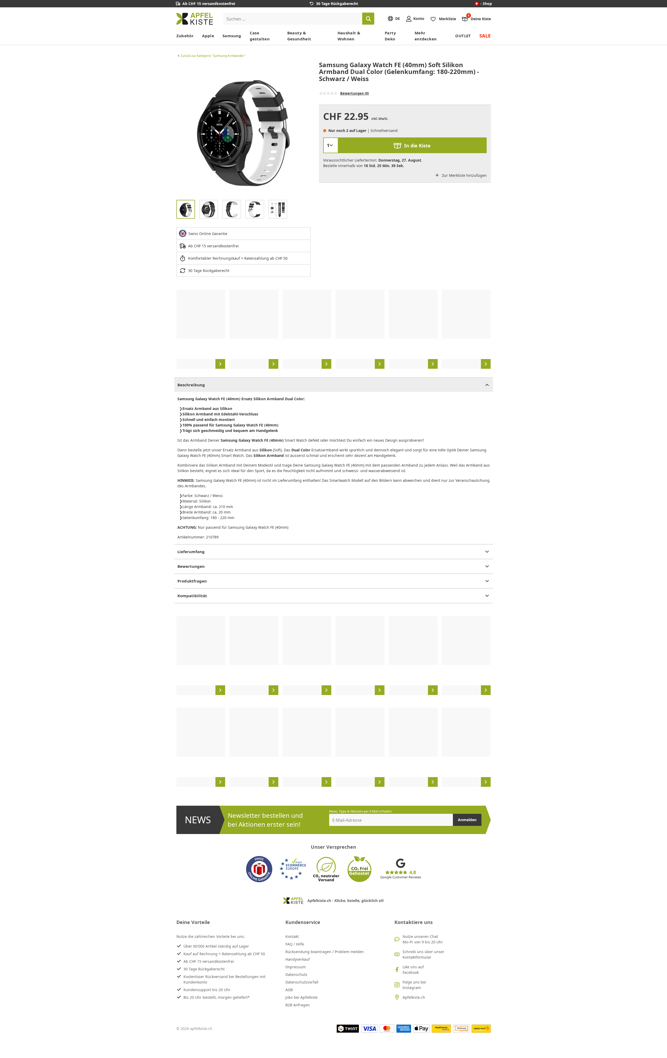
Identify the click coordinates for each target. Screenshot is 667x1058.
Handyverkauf (297, 959)
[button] (181, 128)
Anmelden (467, 819)
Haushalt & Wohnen (349, 35)
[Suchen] (368, 19)
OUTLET (463, 35)
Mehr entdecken (426, 35)
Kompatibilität (192, 595)
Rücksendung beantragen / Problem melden (324, 951)
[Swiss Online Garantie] (259, 869)
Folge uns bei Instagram (414, 985)
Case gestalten (260, 35)
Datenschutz (296, 974)
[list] (243, 128)
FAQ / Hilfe (294, 944)
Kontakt (292, 936)
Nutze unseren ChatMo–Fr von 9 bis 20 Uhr (423, 939)
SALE (485, 36)
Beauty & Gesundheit (299, 35)
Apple (208, 35)
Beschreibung (191, 384)
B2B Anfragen (297, 1004)
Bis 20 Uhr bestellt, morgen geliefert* (216, 997)
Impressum (295, 966)
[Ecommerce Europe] (293, 869)
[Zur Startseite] (194, 19)
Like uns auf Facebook (413, 969)
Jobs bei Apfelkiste (301, 997)
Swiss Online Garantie (207, 233)
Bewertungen (191, 566)
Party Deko (390, 35)
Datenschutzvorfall (301, 982)
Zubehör (185, 35)
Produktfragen (192, 581)
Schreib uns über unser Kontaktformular (423, 954)
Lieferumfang (191, 551)
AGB (289, 989)
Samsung (232, 35)
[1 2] (330, 145)
